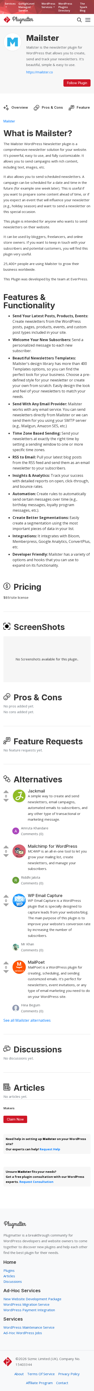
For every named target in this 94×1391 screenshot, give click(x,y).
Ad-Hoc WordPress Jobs (22, 1332)
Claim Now (15, 1119)
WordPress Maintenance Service (29, 1327)
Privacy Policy (69, 1374)
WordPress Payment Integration (29, 1310)
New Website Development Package (32, 1299)
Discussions (12, 1281)
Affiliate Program (39, 1382)
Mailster (9, 121)
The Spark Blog (83, 7)
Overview (19, 107)
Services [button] (10, 3)
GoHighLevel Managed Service (26, 7)
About (19, 1374)
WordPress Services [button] (48, 5)
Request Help (50, 1149)
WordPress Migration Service (26, 1304)
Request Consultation (36, 1182)
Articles (9, 1276)
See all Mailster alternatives (27, 1020)
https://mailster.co (39, 72)
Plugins (9, 1270)
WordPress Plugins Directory (65, 7)
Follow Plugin (77, 83)
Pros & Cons (52, 107)
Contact (62, 1382)
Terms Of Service (41, 1374)
